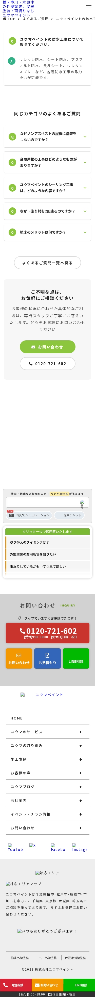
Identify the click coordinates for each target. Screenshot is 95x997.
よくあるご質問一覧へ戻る (47, 262)
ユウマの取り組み (27, 745)
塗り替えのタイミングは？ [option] (29, 542)
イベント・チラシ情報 (31, 814)
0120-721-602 (50, 363)
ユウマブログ (23, 786)
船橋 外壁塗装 (20, 958)
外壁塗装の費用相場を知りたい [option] (33, 554)
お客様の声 (21, 772)
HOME (17, 717)
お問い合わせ (51, 346)
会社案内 (19, 800)
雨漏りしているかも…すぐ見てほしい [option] (38, 566)
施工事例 (19, 759)
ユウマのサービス (27, 731)
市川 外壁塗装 (48, 958)
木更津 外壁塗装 (75, 958)
